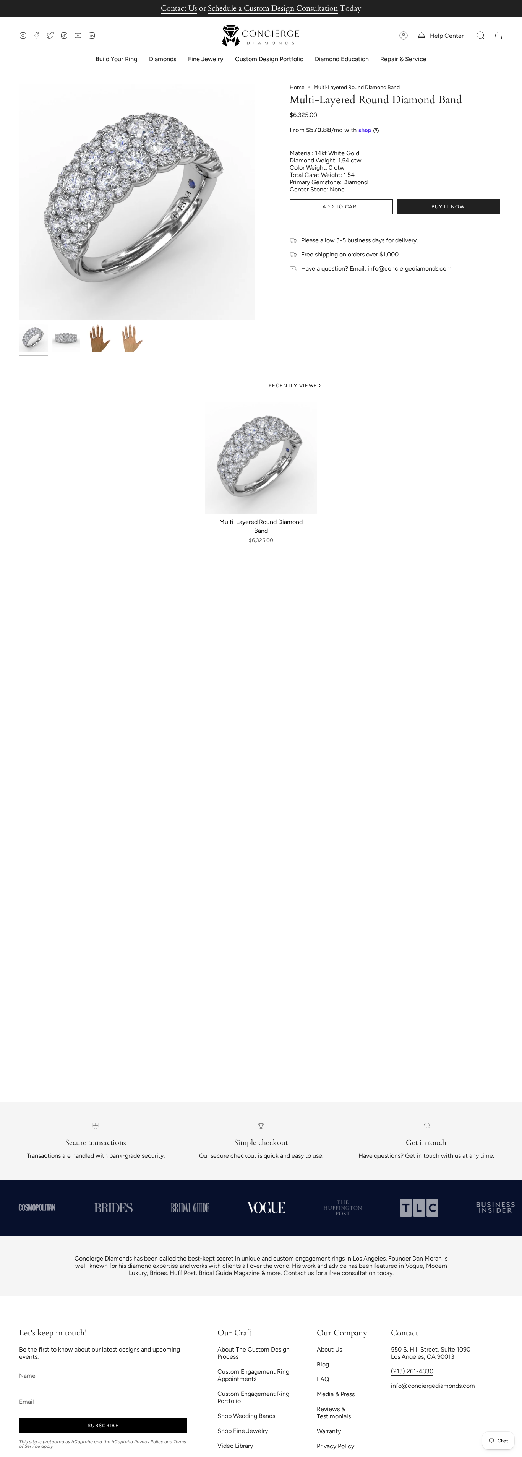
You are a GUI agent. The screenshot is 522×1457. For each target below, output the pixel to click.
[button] (481, 36)
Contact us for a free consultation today (338, 1273)
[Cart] (498, 36)
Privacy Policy (148, 1441)
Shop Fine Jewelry (242, 1430)
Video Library (235, 1445)
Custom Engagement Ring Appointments (253, 1375)
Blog (323, 1364)
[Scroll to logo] (108, 1207)
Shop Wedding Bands (246, 1416)
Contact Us (179, 8)
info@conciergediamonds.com (433, 1385)
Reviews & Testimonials (334, 1412)
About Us (329, 1349)
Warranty (329, 1431)
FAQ (323, 1379)
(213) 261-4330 (412, 1371)
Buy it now (448, 206)
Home (297, 87)
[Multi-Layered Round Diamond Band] (261, 458)
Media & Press (336, 1394)
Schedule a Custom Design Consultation (273, 8)
